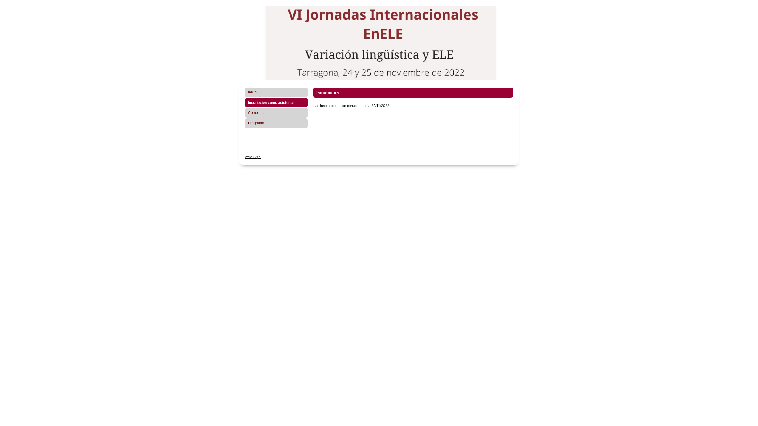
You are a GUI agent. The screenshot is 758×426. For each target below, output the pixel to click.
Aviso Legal (253, 157)
